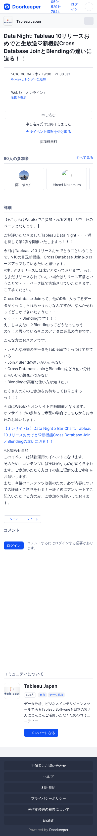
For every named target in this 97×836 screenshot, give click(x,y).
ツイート (32, 519)
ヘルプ (48, 776)
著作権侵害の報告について (48, 809)
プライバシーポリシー (48, 798)
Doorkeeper (58, 830)
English (48, 820)
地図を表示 (18, 97)
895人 (30, 695)
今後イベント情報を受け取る (48, 131)
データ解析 (56, 695)
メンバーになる (42, 733)
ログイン (14, 545)
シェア (13, 519)
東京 (42, 695)
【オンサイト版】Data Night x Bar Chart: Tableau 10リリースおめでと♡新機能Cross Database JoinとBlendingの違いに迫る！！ (48, 435)
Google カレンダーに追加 (28, 79)
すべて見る (84, 157)
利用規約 (48, 787)
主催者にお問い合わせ (48, 765)
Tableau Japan (28, 21)
